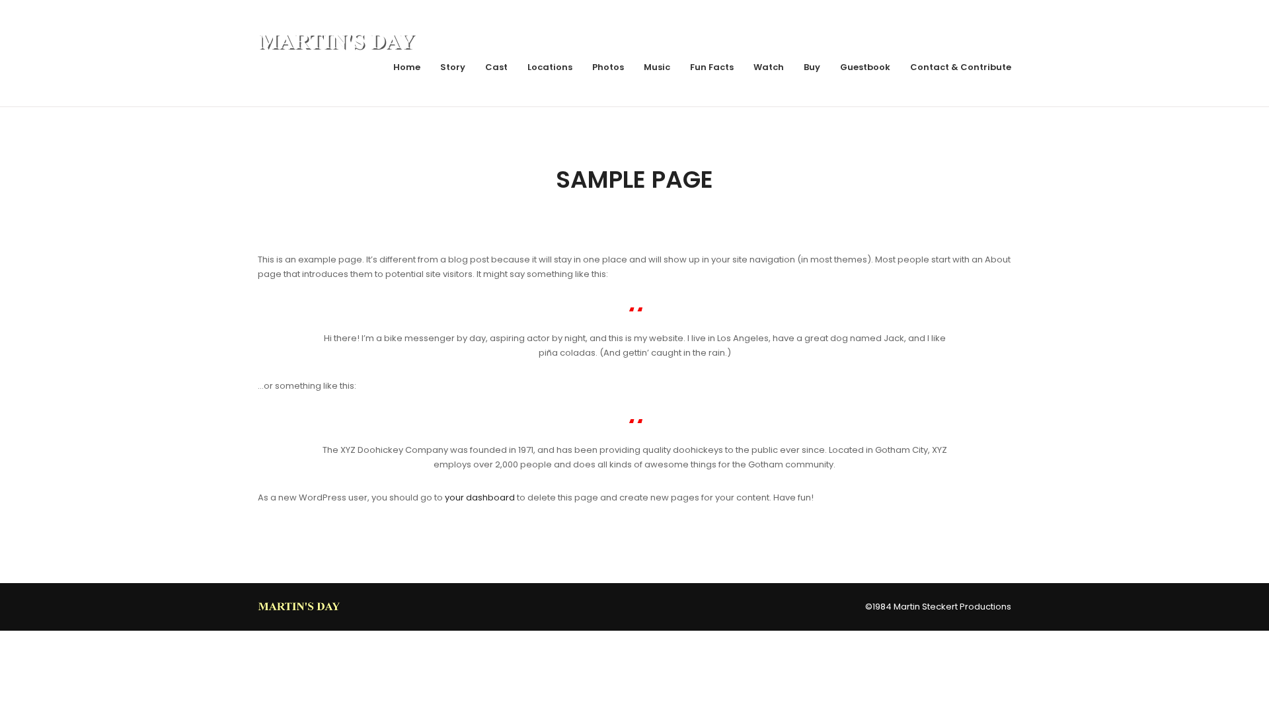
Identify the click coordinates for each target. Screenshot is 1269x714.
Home (406, 67)
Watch (768, 67)
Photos (608, 67)
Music (657, 67)
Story (452, 67)
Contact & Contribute (960, 67)
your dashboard (480, 497)
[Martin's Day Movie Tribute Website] (300, 606)
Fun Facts (712, 67)
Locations (549, 67)
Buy (812, 67)
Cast (496, 67)
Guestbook (865, 67)
